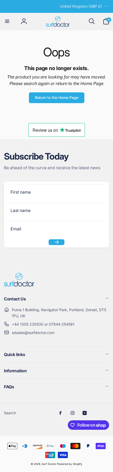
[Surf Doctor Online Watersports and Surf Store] (19, 285)
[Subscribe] (56, 242)
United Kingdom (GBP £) (81, 6)
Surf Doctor (49, 463)
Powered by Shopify (69, 463)
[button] (7, 21)
